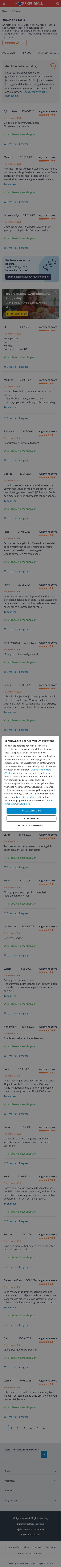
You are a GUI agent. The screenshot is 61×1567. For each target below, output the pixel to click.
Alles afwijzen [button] (32, 818)
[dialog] (30, 783)
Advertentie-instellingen (26, 797)
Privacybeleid (23, 803)
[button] (30, 825)
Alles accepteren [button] (31, 810)
